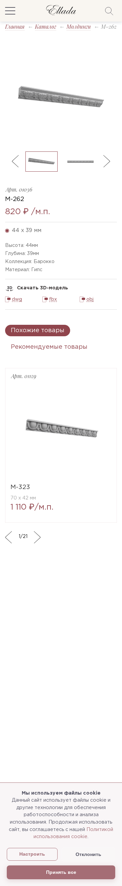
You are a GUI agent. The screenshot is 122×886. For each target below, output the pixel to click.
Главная (15, 26)
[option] (61, 98)
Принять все (61, 872)
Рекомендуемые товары (49, 347)
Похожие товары (37, 330)
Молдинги (78, 26)
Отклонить (88, 854)
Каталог (45, 26)
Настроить (32, 854)
